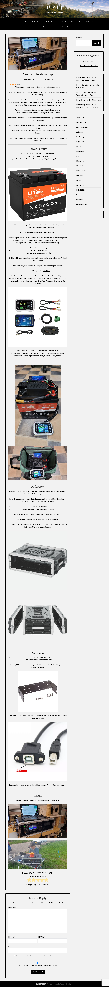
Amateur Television (83, 122)
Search (79, 38)
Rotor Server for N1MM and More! (88, 100)
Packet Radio (81, 171)
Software (79, 200)
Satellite (79, 195)
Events (78, 146)
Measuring (80, 161)
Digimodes (80, 142)
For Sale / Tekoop (49, 27)
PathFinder (49, 21)
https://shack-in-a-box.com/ (51, 514)
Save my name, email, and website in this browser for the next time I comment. (38, 956)
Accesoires (80, 118)
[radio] (29, 880)
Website (12, 947)
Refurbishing (80, 190)
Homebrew (80, 151)
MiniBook (36, 21)
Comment (13, 907)
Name (11, 937)
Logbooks (79, 156)
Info (27, 21)
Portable (79, 175)
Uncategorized (81, 204)
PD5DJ (54, 7)
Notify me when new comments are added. (38, 966)
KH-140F (46, 271)
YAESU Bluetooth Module (89, 66)
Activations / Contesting (69, 21)
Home (18, 21)
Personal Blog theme (66, 984)
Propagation (80, 185)
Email (41, 937)
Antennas (79, 132)
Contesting (80, 137)
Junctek (60, 266)
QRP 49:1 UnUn (88, 61)
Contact (64, 27)
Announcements (82, 127)
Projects (89, 21)
